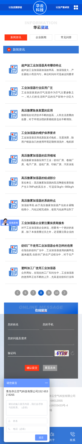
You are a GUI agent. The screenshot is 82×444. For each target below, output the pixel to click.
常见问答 (66, 37)
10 (56, 292)
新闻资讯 (15, 37)
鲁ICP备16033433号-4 (54, 405)
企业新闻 (41, 37)
